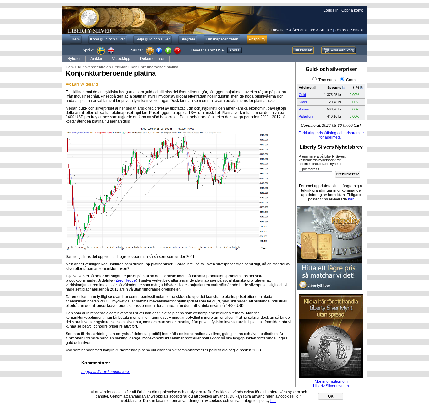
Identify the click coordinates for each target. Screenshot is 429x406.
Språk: (88, 50)
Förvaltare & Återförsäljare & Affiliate (301, 30)
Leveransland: (207, 50)
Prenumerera (348, 174)
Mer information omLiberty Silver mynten (331, 383)
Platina (304, 109)
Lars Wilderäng (85, 84)
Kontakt (356, 30)
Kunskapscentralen (94, 67)
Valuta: (137, 50)
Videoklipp (121, 58)
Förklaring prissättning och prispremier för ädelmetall (331, 135)
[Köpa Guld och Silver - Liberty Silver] (156, 20)
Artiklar (96, 58)
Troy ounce (328, 80)
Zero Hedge (126, 280)
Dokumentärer (152, 58)
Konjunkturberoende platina (154, 67)
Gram (351, 80)
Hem (70, 67)
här (350, 199)
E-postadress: (309, 169)
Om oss (341, 30)
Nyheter (74, 58)
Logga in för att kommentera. (105, 372)
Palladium (306, 116)
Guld (302, 95)
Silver (303, 102)
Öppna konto (352, 10)
